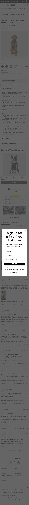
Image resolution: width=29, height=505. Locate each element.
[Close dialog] (25, 230)
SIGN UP (14, 264)
